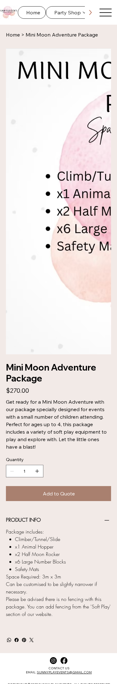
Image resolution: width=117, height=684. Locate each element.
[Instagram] (53, 460)
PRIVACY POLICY (32, 496)
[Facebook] (16, 439)
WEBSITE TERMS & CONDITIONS (74, 496)
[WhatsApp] (9, 439)
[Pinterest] (24, 439)
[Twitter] (31, 439)
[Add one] (37, 270)
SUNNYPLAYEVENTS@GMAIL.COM (64, 472)
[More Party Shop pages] (84, 12)
